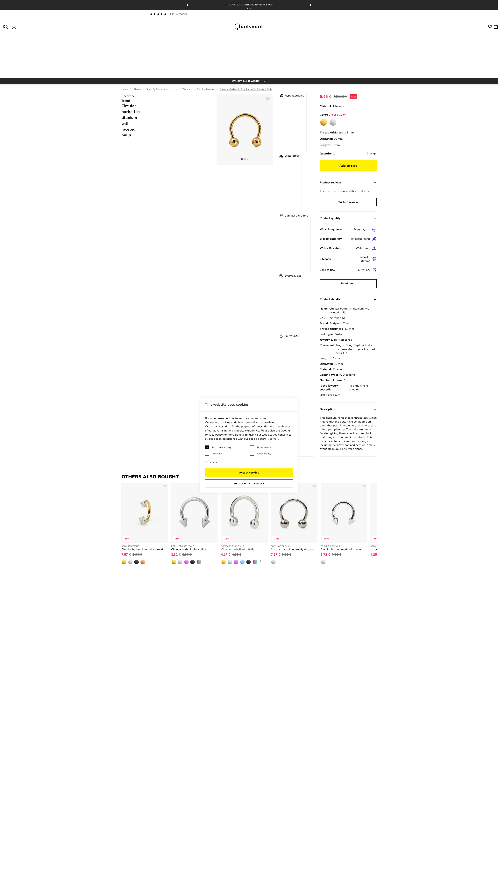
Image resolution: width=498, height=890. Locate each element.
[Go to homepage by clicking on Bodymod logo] (252, 27)
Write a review (348, 202)
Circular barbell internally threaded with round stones (144, 549)
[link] (324, 122)
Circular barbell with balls (237, 549)
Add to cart (348, 166)
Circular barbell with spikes (188, 549)
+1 (259, 561)
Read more (348, 283)
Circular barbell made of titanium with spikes (344, 549)
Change (372, 153)
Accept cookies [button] (249, 472)
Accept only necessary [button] (249, 483)
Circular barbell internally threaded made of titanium (294, 549)
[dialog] (249, 444)
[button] (247, 8)
